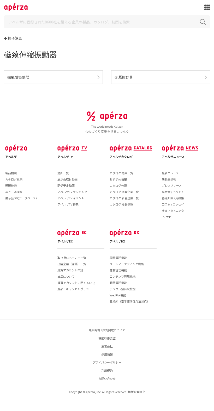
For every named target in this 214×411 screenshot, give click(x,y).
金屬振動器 (124, 77)
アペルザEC (65, 241)
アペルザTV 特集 (68, 204)
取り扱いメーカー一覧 (71, 258)
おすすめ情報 (118, 179)
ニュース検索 (13, 192)
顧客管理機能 (118, 258)
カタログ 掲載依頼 (121, 204)
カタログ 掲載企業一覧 (124, 192)
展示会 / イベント (173, 192)
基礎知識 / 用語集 (173, 198)
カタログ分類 (118, 185)
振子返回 (15, 38)
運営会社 (107, 346)
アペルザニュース (173, 156)
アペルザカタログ (121, 156)
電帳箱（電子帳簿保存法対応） (130, 301)
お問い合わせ (107, 378)
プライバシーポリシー (107, 362)
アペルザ (11, 156)
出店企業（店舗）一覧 (71, 264)
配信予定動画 (66, 185)
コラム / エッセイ (173, 204)
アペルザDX (117, 241)
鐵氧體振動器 (18, 77)
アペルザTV (65, 156)
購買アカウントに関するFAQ (76, 283)
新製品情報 (169, 179)
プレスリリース (172, 185)
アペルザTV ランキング (72, 192)
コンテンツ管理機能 (122, 276)
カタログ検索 (13, 179)
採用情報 (107, 354)
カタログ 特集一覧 (121, 173)
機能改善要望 (107, 338)
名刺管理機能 (118, 270)
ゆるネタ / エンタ (173, 210)
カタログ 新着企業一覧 (124, 198)
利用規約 (107, 370)
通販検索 (11, 185)
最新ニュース (170, 173)
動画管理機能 (118, 283)
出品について (66, 276)
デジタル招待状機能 (122, 289)
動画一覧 (63, 173)
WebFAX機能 (118, 295)
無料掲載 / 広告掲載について (107, 330)
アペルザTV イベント (70, 198)
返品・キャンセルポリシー (74, 289)
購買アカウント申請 (70, 270)
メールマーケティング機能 (127, 264)
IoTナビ (167, 217)
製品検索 (11, 173)
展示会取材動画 (67, 179)
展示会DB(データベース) (21, 198)
